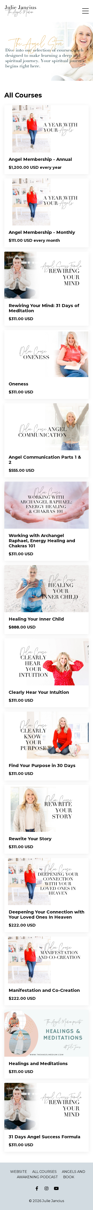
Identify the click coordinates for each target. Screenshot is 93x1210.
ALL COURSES (44, 1172)
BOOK (68, 1177)
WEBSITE (18, 1172)
